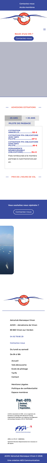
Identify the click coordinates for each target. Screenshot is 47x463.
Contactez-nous (24, 38)
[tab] (13, 118)
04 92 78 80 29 (16, 336)
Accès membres (27, 7)
